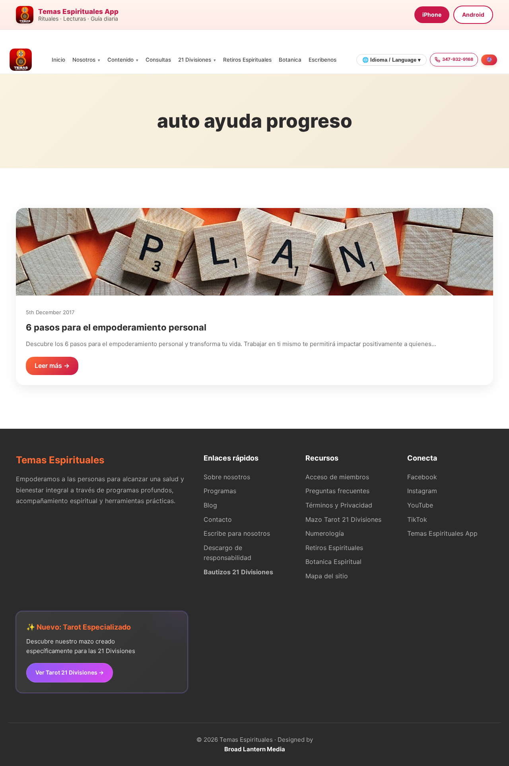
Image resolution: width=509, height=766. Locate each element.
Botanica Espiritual (333, 562)
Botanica (290, 59)
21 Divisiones (194, 59)
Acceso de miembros (337, 477)
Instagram (422, 491)
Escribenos (322, 59)
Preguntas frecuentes (337, 491)
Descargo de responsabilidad (227, 553)
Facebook (422, 477)
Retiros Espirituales (247, 59)
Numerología (324, 533)
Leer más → (52, 365)
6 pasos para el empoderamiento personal (116, 327)
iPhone (431, 14)
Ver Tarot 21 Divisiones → (69, 672)
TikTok (417, 519)
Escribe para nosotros (237, 533)
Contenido (120, 59)
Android (473, 14)
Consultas (158, 59)
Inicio (58, 59)
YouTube (420, 505)
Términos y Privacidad (338, 505)
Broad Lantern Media (254, 749)
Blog (210, 505)
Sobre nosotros (227, 477)
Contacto (218, 519)
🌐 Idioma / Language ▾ (391, 60)
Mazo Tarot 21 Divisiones (343, 519)
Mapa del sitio (326, 576)
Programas (220, 491)
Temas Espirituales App (442, 533)
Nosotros (83, 59)
